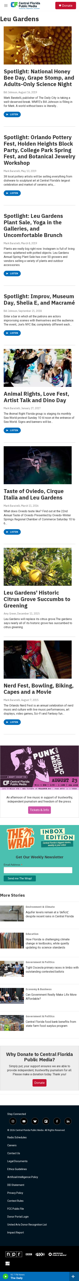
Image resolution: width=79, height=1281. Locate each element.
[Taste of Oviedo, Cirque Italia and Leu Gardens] (38, 465)
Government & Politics (40, 962)
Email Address (13, 864)
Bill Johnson (10, 92)
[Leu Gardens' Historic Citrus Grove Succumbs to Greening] (38, 567)
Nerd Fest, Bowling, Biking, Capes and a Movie (39, 688)
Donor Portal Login (18, 1216)
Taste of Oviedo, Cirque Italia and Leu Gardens (34, 494)
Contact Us (13, 1153)
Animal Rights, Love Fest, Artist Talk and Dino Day (36, 397)
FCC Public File (15, 1208)
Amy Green (10, 613)
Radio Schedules (17, 1137)
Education (32, 934)
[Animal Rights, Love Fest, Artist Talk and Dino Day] (38, 368)
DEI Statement (15, 1185)
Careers (12, 1145)
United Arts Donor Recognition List (27, 1224)
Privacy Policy (15, 1193)
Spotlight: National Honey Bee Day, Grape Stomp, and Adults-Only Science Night (39, 78)
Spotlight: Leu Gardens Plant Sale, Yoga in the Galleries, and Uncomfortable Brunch (33, 225)
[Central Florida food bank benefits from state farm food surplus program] (12, 1023)
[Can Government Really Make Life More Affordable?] (12, 996)
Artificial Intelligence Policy (22, 1177)
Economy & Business (39, 989)
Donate (67, 5)
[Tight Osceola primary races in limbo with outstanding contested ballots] (12, 969)
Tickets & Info (39, 810)
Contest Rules (15, 1201)
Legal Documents (17, 1161)
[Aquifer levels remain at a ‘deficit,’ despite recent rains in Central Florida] (12, 913)
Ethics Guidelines (17, 1169)
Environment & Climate (40, 906)
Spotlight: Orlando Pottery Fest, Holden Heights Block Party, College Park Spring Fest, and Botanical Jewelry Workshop (39, 149)
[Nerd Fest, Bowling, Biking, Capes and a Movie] (38, 659)
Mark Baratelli (12, 171)
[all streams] (74, 1276)
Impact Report (15, 1232)
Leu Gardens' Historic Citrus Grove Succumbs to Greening (37, 599)
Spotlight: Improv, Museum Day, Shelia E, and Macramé (39, 299)
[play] (5, 1276)
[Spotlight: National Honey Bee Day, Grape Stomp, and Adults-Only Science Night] (38, 45)
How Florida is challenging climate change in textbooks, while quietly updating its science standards (48, 943)
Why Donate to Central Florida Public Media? (39, 1057)
